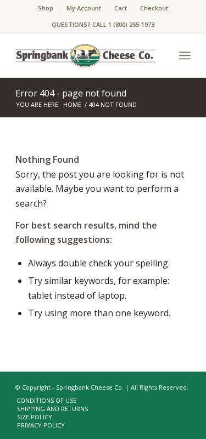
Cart (120, 8)
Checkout (154, 8)
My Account (83, 8)
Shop (45, 8)
